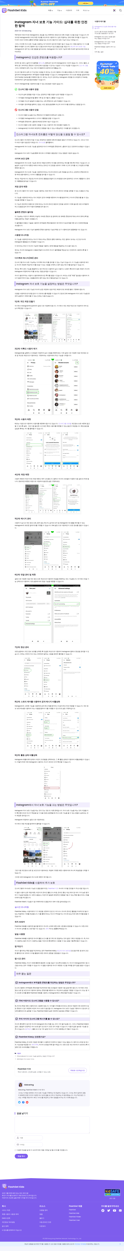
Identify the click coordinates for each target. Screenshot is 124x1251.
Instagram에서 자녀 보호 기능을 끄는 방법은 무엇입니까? (105, 42)
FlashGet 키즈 (53, 888)
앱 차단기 (28, 1029)
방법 (41, 1214)
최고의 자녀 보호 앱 (64, 951)
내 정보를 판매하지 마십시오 (12, 1230)
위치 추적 (35, 1045)
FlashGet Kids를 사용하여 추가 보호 (105, 47)
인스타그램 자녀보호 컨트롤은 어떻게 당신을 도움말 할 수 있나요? (105, 32)
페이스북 (41, 63)
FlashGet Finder (75, 1217)
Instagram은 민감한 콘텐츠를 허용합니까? (105, 27)
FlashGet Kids (74, 1213)
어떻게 (19, 1053)
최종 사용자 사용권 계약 (10, 1214)
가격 (77, 10)
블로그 (42, 1218)
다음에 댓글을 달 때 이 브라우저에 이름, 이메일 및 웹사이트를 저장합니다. (42, 1150)
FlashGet (72, 1210)
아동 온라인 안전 (45, 1222)
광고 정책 (5, 1226)
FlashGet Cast (74, 1220)
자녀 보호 (42, 142)
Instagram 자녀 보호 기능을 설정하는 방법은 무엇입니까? (105, 37)
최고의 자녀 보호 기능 (78, 46)
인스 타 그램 (83, 65)
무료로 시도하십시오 (77, 1070)
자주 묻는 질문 (99, 52)
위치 (47, 929)
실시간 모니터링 (22, 907)
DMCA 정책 (6, 1218)
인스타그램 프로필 (64, 423)
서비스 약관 (6, 1210)
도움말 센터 (44, 1210)
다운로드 (69, 10)
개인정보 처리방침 (8, 1222)
